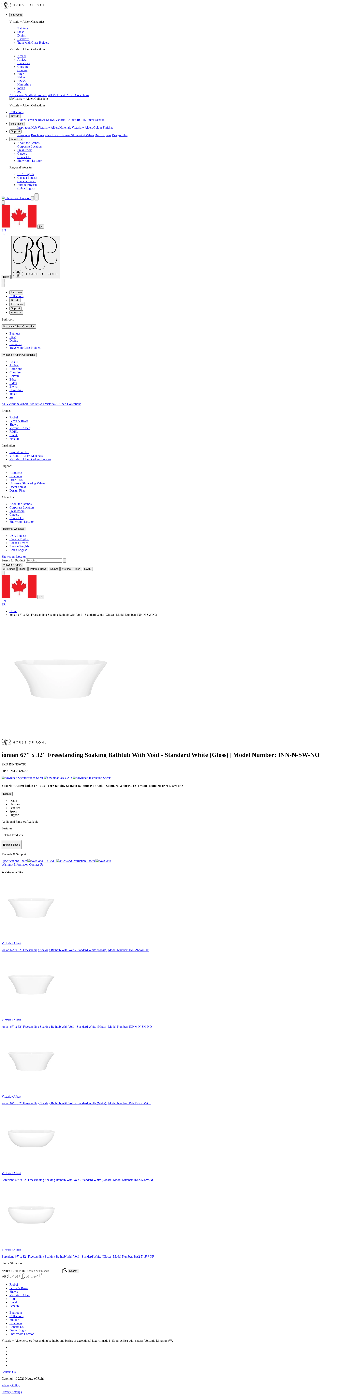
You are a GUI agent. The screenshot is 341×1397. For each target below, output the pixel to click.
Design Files (119, 135)
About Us (16, 139)
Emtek (90, 119)
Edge (20, 73)
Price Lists (51, 135)
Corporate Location (29, 146)
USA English (25, 174)
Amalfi (21, 56)
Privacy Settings (12, 1392)
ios (19, 91)
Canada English (27, 177)
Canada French (26, 181)
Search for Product (13, 560)
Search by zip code (13, 1270)
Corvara (22, 70)
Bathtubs (22, 28)
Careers (22, 153)
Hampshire (24, 84)
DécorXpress (103, 135)
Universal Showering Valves (76, 135)
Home (13, 611)
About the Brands (28, 143)
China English (26, 188)
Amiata (21, 59)
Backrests (23, 39)
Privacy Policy (11, 1385)
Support (15, 131)
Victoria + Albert (65, 119)
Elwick (21, 81)
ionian (21, 88)
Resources (23, 135)
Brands (15, 116)
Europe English (27, 184)
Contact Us (24, 157)
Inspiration (17, 123)
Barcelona (23, 63)
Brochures (37, 135)
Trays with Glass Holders (33, 42)
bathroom (16, 14)
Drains (21, 35)
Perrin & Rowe (35, 119)
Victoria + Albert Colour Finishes (92, 127)
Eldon (21, 77)
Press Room (24, 150)
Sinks (20, 32)
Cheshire (22, 66)
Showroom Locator (29, 160)
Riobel (21, 119)
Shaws (50, 119)
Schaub (100, 119)
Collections (16, 112)
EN (40, 226)
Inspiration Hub (27, 127)
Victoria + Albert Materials (54, 127)
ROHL (81, 119)
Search (73, 1270)
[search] (44, 560)
